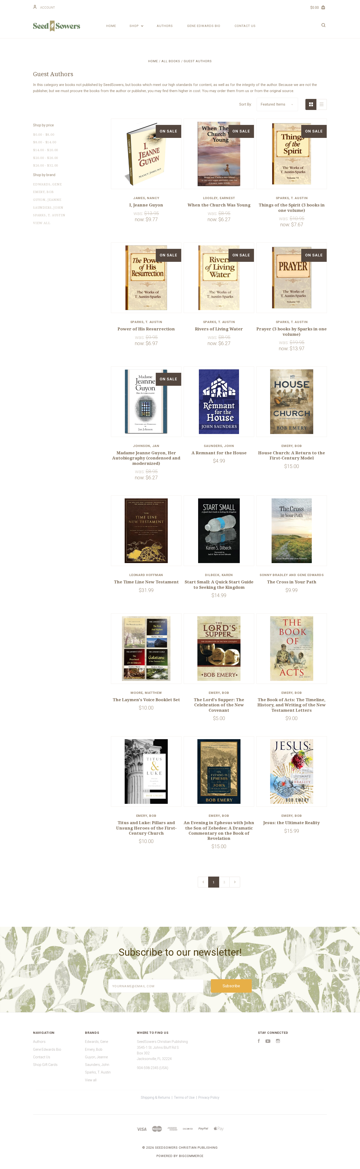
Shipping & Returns (155, 1097)
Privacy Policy (208, 1097)
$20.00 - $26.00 (45, 158)
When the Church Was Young (219, 205)
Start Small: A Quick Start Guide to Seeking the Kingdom (219, 584)
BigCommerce (191, 1156)
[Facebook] (259, 1042)
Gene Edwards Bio (203, 26)
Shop (135, 26)
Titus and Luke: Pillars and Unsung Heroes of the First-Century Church (146, 828)
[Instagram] (278, 1042)
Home (111, 26)
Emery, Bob (43, 192)
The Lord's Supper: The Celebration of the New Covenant (219, 705)
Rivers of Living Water (219, 328)
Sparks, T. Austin (49, 215)
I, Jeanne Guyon (146, 205)
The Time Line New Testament (146, 581)
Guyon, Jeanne (47, 200)
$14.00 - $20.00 (45, 150)
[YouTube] (267, 1042)
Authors (165, 26)
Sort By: (245, 104)
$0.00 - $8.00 (43, 134)
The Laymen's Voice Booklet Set (146, 699)
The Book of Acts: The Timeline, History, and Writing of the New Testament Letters (291, 705)
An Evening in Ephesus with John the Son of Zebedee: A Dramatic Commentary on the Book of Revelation (219, 830)
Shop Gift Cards (45, 1065)
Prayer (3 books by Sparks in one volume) (291, 331)
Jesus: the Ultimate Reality (291, 822)
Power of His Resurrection (146, 328)
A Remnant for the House (219, 452)
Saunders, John (48, 207)
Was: (138, 213)
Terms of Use (184, 1097)
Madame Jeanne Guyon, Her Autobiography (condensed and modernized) (146, 458)
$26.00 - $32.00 (45, 165)
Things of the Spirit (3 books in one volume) (292, 208)
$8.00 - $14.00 (44, 142)
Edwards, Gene (47, 184)
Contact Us (245, 26)
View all (41, 223)
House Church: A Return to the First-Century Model (291, 455)
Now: (140, 219)
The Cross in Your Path (291, 581)
